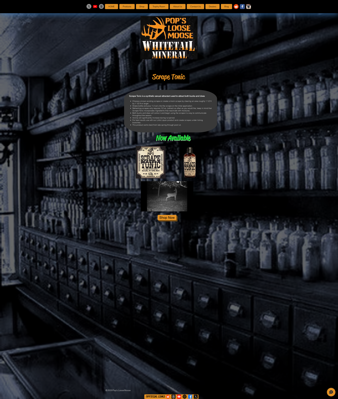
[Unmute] (149, 208)
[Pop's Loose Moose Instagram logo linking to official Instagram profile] (248, 6)
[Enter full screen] (189, 208)
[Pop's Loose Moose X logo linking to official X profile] (88, 6)
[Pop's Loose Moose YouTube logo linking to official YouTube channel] (95, 6)
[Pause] (144, 208)
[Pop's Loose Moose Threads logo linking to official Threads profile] (101, 6)
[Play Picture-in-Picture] (185, 208)
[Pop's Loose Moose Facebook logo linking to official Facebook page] (242, 6)
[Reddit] (236, 6)
